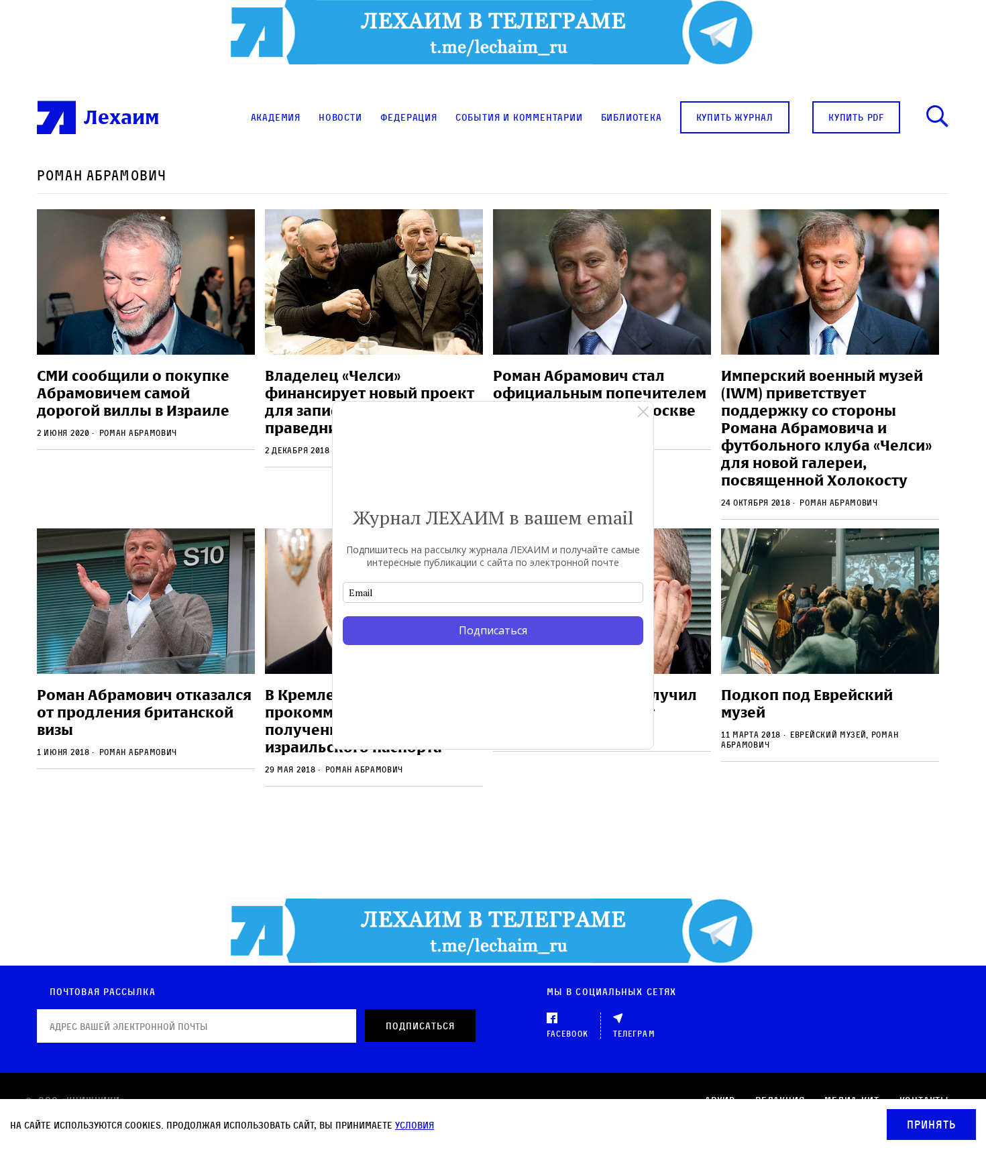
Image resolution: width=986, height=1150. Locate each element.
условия (414, 1125)
